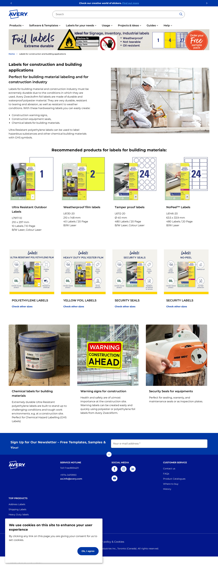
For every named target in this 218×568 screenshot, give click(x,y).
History (167, 489)
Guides (151, 25)
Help (167, 25)
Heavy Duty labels (19, 514)
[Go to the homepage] (18, 15)
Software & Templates (43, 25)
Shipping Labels (17, 509)
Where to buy (170, 483)
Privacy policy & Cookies (109, 541)
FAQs (166, 473)
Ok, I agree (88, 551)
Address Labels (17, 504)
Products (15, 25)
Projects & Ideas (128, 25)
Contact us (169, 468)
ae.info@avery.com (71, 478)
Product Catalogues (174, 478)
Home (12, 54)
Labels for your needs (80, 25)
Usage (106, 25)
